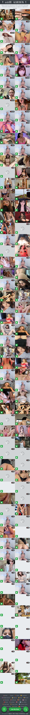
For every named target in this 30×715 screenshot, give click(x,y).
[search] (25, 709)
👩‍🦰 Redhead (13, 700)
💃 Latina (17, 695)
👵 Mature (14, 697)
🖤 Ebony (11, 695)
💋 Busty (6, 702)
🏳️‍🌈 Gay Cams (6, 704)
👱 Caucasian (23, 695)
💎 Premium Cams (23, 704)
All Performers (22, 713)
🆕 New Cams (23, 702)
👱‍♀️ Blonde (26, 697)
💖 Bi (17, 702)
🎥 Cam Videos (23, 708)
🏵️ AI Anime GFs (23, 706)
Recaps (17, 713)
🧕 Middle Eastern (6, 697)
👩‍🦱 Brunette (6, 700)
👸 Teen (20, 697)
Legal (27, 713)
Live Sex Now (15, 709)
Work (14, 713)
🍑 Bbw (19, 700)
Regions (10, 713)
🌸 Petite (24, 700)
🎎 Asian (5, 695)
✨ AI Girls (14, 706)
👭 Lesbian (12, 702)
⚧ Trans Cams (13, 704)
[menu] (4, 709)
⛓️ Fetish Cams (7, 706)
